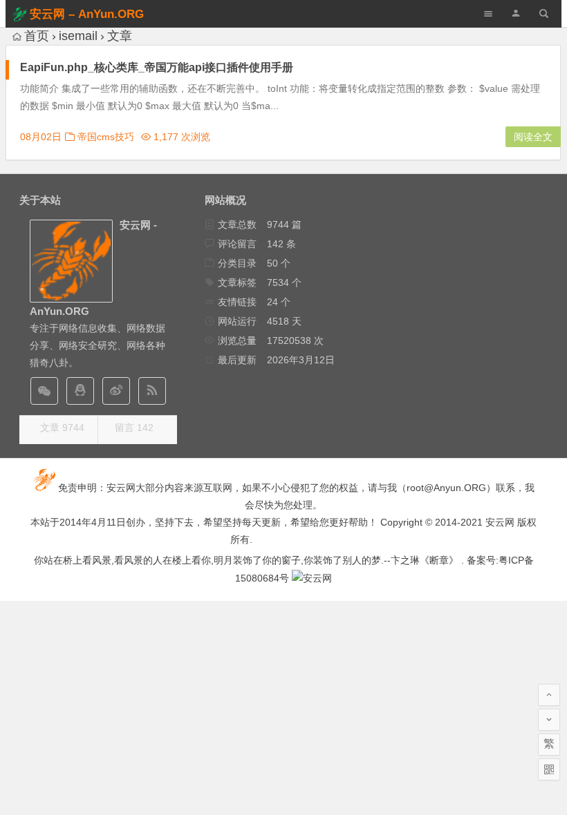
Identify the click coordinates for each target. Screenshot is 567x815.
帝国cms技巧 (105, 136)
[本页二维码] (549, 769)
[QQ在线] (80, 391)
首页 (36, 36)
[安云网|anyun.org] (312, 578)
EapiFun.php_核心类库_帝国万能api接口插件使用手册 (156, 67)
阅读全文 (533, 136)
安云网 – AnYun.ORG (87, 14)
